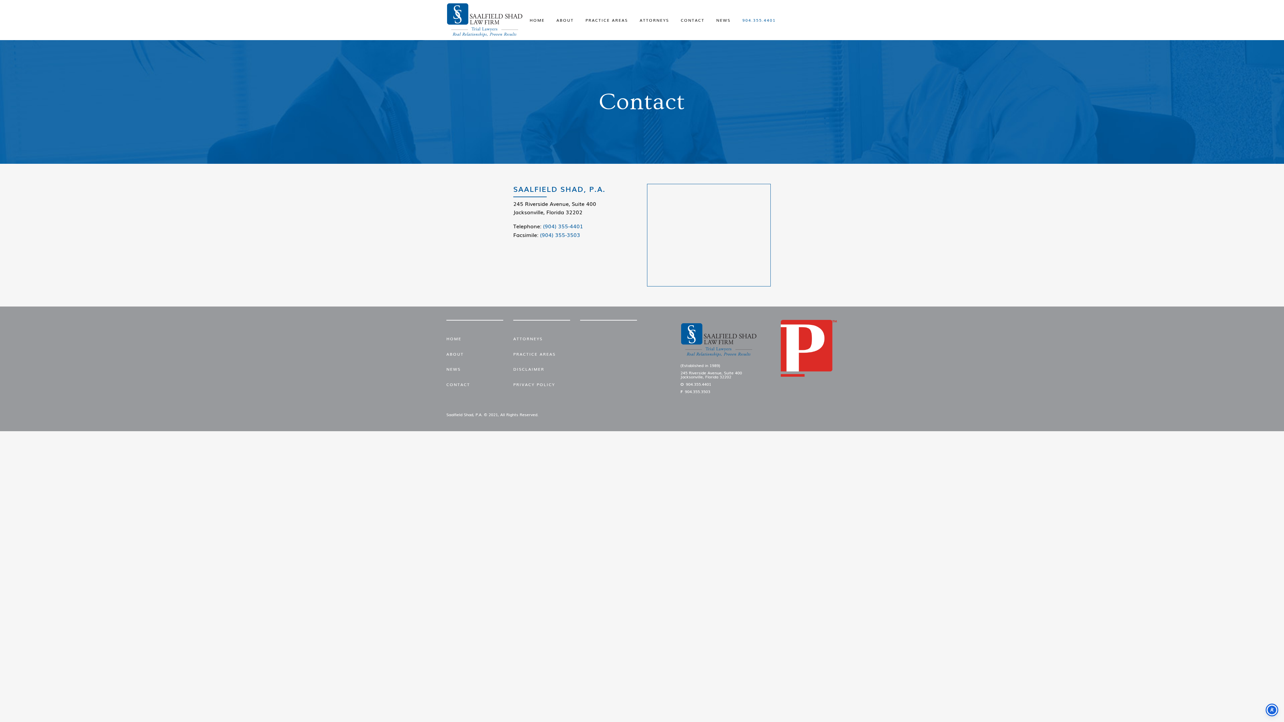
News (723, 20)
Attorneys (654, 20)
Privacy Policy (534, 384)
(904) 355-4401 (563, 226)
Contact (693, 20)
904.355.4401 (759, 20)
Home (537, 20)
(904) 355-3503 (560, 235)
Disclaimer (528, 369)
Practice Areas (606, 20)
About (565, 20)
